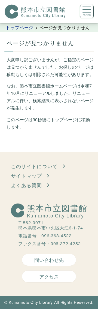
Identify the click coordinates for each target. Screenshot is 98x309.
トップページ (19, 27)
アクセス (49, 276)
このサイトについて (34, 165)
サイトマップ (26, 175)
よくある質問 (26, 185)
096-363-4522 (56, 235)
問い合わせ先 (49, 259)
